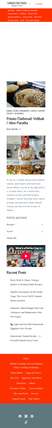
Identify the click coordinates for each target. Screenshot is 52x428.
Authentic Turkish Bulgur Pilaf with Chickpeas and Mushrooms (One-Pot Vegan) (26, 312)
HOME (39, 4)
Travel (22, 20)
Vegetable (19, 114)
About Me (11, 10)
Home (26, 358)
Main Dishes (17, 372)
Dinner (32, 383)
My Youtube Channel (32, 20)
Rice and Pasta (21, 393)
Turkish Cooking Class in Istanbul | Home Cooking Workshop (26, 365)
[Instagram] (26, 416)
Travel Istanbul (36, 388)
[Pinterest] (32, 416)
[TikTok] (26, 422)
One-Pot (14, 377)
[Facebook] (20, 416)
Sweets (34, 393)
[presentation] (26, 94)
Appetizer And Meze (14, 17)
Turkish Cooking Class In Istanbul (26, 10)
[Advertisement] (26, 49)
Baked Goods (32, 14)
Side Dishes (38, 17)
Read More (14, 129)
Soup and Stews (13, 14)
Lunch (34, 111)
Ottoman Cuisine (13, 20)
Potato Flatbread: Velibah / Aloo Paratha (25, 120)
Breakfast (23, 14)
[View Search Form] (29, 4)
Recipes (11, 224)
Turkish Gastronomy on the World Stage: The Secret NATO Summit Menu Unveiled (26, 296)
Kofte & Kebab (27, 17)
